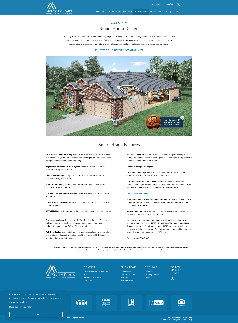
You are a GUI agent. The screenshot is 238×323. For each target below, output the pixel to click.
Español (169, 4)
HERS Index (161, 232)
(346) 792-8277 (156, 5)
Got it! (36, 314)
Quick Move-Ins (113, 11)
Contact (177, 11)
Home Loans (155, 11)
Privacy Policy (187, 318)
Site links (151, 267)
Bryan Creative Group (184, 320)
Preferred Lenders (152, 272)
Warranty (167, 11)
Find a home (128, 267)
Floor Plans (127, 11)
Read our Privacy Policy (20, 307)
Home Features (141, 11)
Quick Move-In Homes (130, 275)
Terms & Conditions (174, 318)
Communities (98, 11)
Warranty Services (152, 275)
